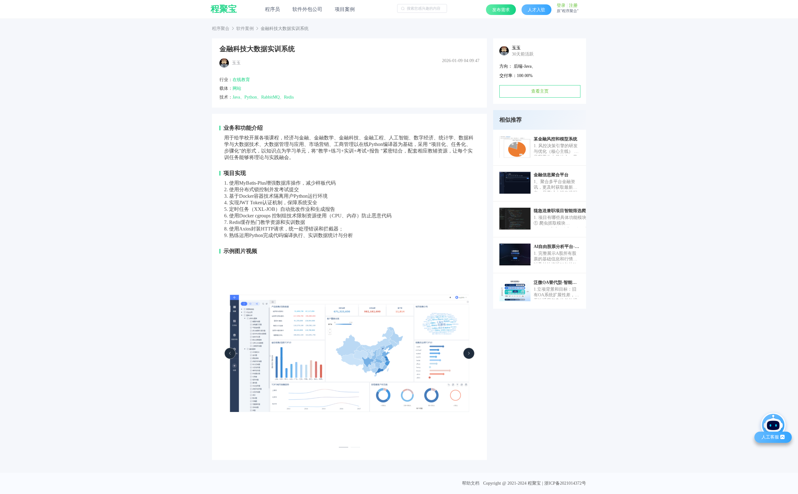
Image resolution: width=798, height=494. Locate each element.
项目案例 (345, 9)
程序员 (272, 9)
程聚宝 (224, 9)
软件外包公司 (307, 9)
